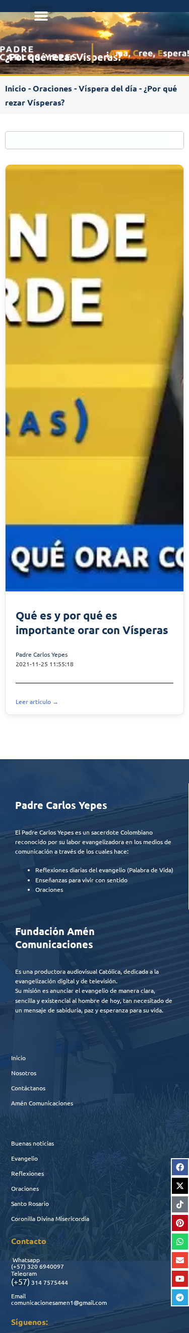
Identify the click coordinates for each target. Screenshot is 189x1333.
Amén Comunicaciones (42, 1103)
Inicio (15, 88)
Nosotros (23, 1073)
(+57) (18, 1266)
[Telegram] (180, 1297)
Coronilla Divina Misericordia (50, 1218)
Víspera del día (108, 88)
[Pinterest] (180, 1223)
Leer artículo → (37, 701)
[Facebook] (180, 1167)
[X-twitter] (180, 1186)
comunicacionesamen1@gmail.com (59, 1302)
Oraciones (52, 88)
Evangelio (24, 1158)
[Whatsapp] (180, 1242)
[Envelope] (180, 1260)
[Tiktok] (180, 1204)
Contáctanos (28, 1088)
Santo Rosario (30, 1203)
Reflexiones (27, 1173)
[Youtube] (180, 1279)
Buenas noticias (32, 1143)
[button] (41, 16)
